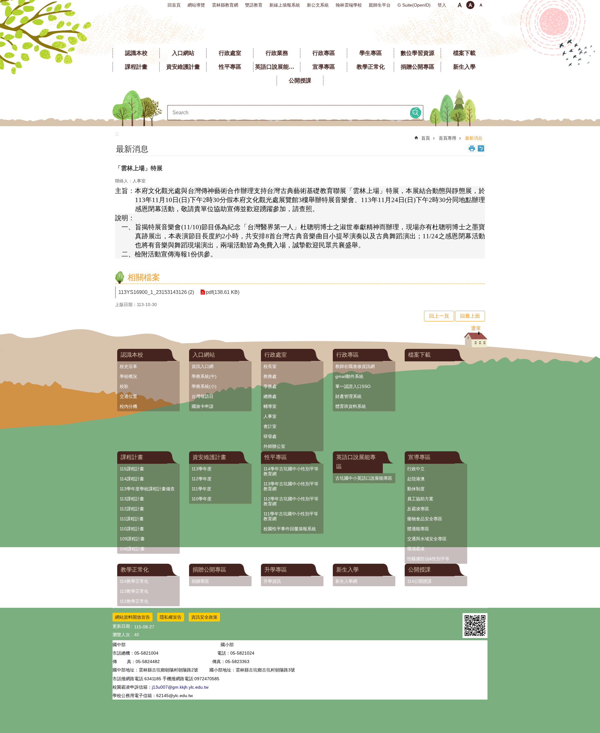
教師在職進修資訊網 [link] (355, 366)
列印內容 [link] (472, 148)
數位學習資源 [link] (417, 53)
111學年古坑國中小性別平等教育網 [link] (290, 516)
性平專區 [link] (230, 67)
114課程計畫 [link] (132, 478)
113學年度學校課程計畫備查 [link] (147, 488)
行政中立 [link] (416, 468)
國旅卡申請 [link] (202, 406)
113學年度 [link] (202, 468)
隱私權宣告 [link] (171, 617)
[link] (475, 625)
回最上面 (470, 316)
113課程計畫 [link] (132, 498)
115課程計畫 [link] (132, 468)
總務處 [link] (270, 396)
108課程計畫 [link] (132, 548)
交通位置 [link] (128, 396)
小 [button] (460, 5)
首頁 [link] (425, 138)
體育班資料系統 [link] (350, 406)
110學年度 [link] (202, 498)
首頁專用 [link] (447, 138)
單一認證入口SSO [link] (353, 386)
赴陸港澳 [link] (416, 478)
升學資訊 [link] (272, 581)
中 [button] (470, 5)
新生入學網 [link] (346, 581)
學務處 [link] (270, 386)
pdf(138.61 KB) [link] (222, 292)
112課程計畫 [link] (132, 508)
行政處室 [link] (230, 53)
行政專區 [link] (323, 53)
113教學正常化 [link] (134, 591)
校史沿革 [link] (128, 366)
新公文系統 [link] (318, 4)
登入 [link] (442, 4)
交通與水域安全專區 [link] (427, 538)
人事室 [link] (270, 416)
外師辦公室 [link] (274, 446)
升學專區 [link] (275, 570)
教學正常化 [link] (371, 67)
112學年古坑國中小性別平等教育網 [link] (290, 501)
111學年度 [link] (201, 488)
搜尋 (415, 113)
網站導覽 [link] (196, 4)
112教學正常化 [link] (134, 601)
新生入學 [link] (464, 67)
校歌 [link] (124, 386)
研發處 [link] (270, 436)
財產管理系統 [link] (348, 396)
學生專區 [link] (370, 53)
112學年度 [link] (202, 478)
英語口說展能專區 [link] (277, 67)
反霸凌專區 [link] (418, 508)
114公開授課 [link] (419, 581)
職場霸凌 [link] (416, 548)
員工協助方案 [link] (420, 498)
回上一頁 (439, 316)
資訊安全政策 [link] (204, 617)
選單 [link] (476, 328)
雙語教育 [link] (253, 4)
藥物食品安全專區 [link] (424, 518)
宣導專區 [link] (323, 67)
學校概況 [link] (128, 376)
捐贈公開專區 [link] (417, 67)
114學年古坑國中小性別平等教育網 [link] (290, 471)
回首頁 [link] (174, 4)
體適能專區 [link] (418, 528)
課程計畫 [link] (136, 67)
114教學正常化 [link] (134, 581)
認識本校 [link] (136, 53)
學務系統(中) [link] (204, 376)
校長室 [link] (270, 366)
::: (2, 2)
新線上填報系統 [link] (284, 4)
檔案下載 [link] (464, 53)
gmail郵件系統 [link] (349, 376)
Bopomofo (481, 148)
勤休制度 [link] (416, 488)
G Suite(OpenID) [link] (414, 4)
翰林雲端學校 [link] (349, 4)
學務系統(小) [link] (204, 386)
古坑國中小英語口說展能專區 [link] (363, 478)
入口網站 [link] (183, 53)
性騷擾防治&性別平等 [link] (428, 558)
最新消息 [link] (473, 138)
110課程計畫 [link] (132, 528)
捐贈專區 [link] (200, 581)
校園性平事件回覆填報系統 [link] (289, 528)
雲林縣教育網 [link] (225, 4)
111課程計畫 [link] (132, 518)
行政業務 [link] (277, 53)
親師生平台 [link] (380, 4)
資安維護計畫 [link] (183, 67)
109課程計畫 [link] (132, 538)
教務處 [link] (270, 376)
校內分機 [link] (128, 406)
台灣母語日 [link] (202, 396)
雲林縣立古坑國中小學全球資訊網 (300, 28)
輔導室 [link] (270, 406)
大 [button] (481, 5)
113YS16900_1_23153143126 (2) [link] (156, 292)
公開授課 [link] (300, 80)
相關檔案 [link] (144, 277)
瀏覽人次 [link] (121, 634)
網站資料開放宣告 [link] (132, 617)
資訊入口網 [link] (202, 366)
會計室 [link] (270, 426)
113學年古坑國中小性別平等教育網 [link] (290, 486)
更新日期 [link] (121, 626)
